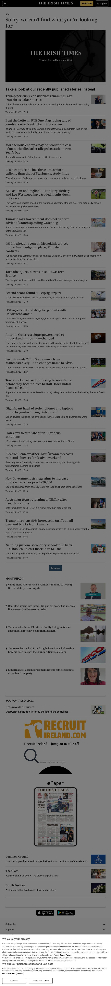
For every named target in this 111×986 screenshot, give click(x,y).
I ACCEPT (14, 981)
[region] (55, 960)
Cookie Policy (65, 955)
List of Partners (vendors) (13, 973)
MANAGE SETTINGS (41, 981)
